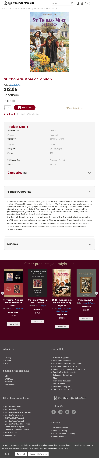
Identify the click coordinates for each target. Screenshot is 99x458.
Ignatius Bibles (11, 409)
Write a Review (33, 114)
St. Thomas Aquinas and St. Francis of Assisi (13, 303)
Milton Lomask (62, 311)
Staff (7, 363)
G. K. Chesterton (16, 308)
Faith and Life (11, 432)
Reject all (21, 454)
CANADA (9, 379)
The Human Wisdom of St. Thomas (38, 301)
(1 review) (21, 114)
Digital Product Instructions (65, 366)
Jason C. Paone (88, 303)
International (10, 382)
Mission (8, 360)
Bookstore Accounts (62, 360)
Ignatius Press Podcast (14, 421)
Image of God (11, 435)
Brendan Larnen (64, 308)
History (8, 358)
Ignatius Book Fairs (13, 406)
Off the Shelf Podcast (14, 418)
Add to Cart (13, 324)
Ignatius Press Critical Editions (18, 412)
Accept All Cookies (38, 454)
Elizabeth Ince (15, 85)
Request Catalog (60, 430)
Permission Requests (62, 381)
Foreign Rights (59, 436)
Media (55, 378)
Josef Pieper (41, 306)
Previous (2, 293)
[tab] (49, 172)
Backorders (9, 385)
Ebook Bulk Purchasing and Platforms (69, 369)
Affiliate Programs (61, 358)
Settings (8, 454)
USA (6, 376)
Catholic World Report (14, 427)
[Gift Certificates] (82, 3)
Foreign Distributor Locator (65, 372)
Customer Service (60, 428)
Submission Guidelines (62, 375)
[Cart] (86, 3)
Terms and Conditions (62, 389)
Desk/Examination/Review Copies (67, 363)
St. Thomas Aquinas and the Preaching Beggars (62, 303)
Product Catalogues (61, 386)
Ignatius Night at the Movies (17, 424)
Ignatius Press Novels (14, 415)
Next (96, 293)
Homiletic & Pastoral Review (17, 429)
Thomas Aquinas (86, 300)
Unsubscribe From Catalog (64, 433)
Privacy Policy (59, 384)
